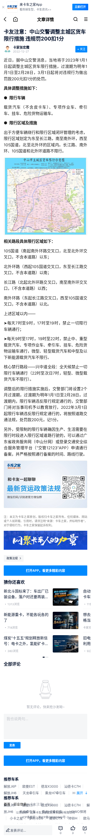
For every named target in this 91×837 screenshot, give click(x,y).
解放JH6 (10, 793)
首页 (7, 804)
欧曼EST (28, 786)
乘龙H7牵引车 (55, 793)
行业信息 (20, 804)
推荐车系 (11, 779)
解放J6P (10, 786)
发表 (12, 745)
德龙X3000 (49, 786)
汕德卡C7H (72, 786)
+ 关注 (81, 49)
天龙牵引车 (31, 793)
